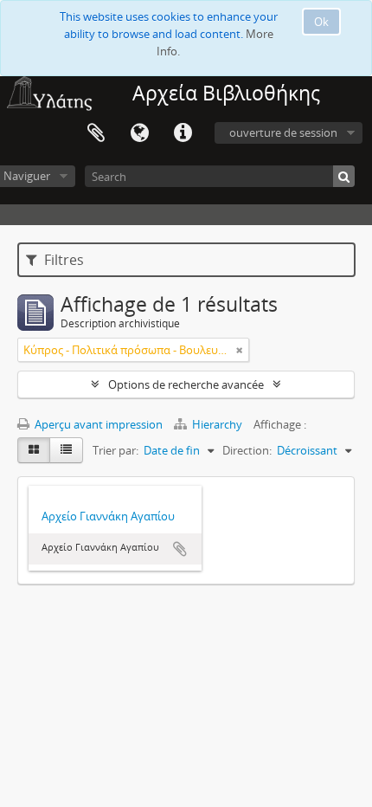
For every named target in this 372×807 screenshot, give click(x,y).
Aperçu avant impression (97, 424)
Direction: (247, 450)
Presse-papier (96, 133)
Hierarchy (217, 424)
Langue (139, 133)
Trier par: (115, 450)
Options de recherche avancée (186, 384)
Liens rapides (182, 133)
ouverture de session (283, 132)
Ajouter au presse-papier (180, 549)
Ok (321, 21)
